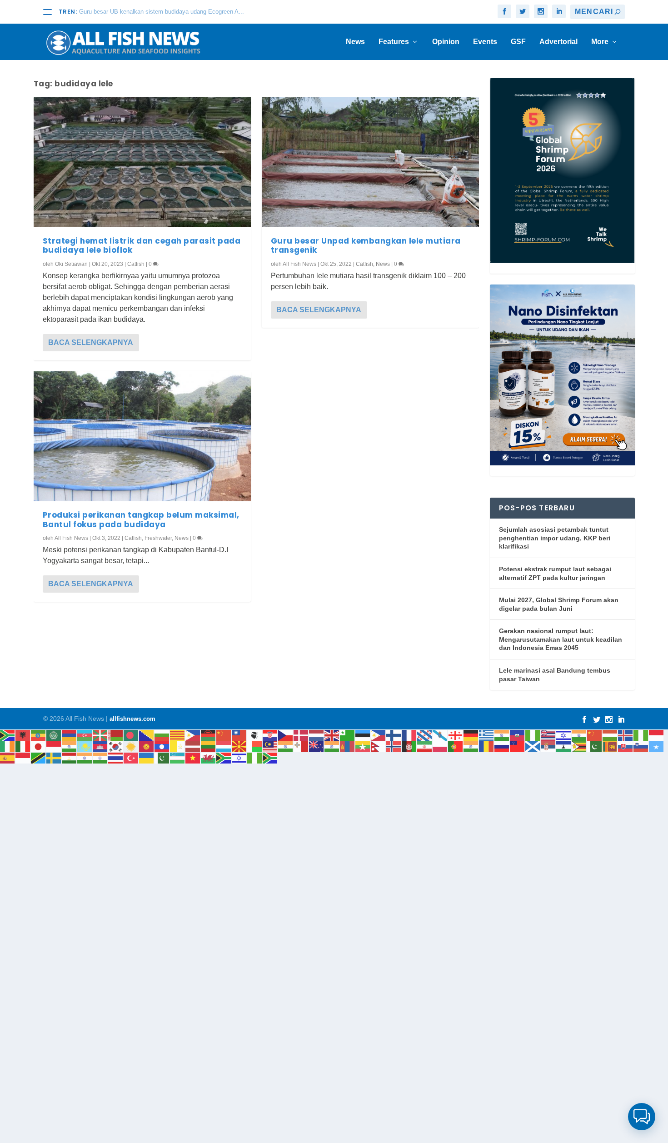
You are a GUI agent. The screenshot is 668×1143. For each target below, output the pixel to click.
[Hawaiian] (548, 735)
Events (485, 41)
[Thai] (116, 757)
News (355, 41)
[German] (471, 735)
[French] (409, 735)
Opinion (445, 41)
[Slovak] (625, 746)
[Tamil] (85, 757)
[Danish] (301, 735)
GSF (518, 41)
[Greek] (486, 735)
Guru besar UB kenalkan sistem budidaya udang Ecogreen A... (161, 11)
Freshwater (158, 538)
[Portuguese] (456, 746)
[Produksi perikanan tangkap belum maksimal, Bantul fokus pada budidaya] (142, 436)
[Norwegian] (394, 746)
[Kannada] (69, 746)
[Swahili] (38, 757)
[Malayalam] (286, 746)
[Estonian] (363, 735)
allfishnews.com (132, 718)
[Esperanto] (347, 735)
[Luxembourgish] (224, 746)
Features (394, 41)
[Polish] (440, 746)
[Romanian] (486, 746)
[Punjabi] (471, 746)
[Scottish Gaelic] (533, 746)
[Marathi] (332, 746)
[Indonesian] (656, 735)
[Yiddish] (239, 757)
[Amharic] (38, 735)
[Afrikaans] (7, 735)
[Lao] (162, 746)
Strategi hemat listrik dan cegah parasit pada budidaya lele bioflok (142, 245)
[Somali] (656, 746)
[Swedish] (54, 757)
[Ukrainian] (147, 757)
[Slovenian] (641, 746)
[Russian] (502, 746)
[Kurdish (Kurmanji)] (131, 746)
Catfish (136, 264)
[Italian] (23, 746)
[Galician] (440, 735)
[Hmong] (595, 735)
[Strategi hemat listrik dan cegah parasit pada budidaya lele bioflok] (142, 162)
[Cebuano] (193, 735)
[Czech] (286, 735)
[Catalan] (177, 735)
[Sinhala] (610, 746)
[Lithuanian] (208, 746)
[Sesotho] (564, 746)
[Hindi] (579, 735)
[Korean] (116, 746)
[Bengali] (131, 735)
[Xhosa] (224, 757)
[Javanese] (54, 746)
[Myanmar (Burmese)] (363, 746)
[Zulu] (270, 757)
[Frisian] (425, 735)
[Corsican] (255, 735)
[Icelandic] (625, 735)
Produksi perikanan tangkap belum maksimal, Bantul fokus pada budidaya (141, 519)
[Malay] (270, 746)
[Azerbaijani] (85, 735)
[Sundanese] (23, 757)
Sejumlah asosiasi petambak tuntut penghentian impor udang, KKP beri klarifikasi (554, 538)
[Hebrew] (564, 735)
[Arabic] (54, 735)
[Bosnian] (147, 735)
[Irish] (7, 746)
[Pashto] (409, 746)
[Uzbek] (177, 757)
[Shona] (579, 746)
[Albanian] (23, 735)
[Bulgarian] (162, 735)
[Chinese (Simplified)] (224, 735)
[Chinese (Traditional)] (239, 735)
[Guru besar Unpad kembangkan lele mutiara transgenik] (370, 162)
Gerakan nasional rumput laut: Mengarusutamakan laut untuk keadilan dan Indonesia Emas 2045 (560, 639)
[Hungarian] (610, 735)
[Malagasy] (255, 746)
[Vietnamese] (193, 757)
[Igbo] (641, 735)
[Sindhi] (595, 746)
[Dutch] (316, 735)
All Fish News (71, 538)
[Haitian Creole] (517, 735)
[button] (641, 1116)
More (599, 41)
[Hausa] (533, 735)
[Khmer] (100, 746)
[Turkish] (131, 757)
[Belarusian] (116, 735)
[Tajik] (69, 757)
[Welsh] (208, 757)
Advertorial (558, 41)
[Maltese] (301, 746)
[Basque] (100, 735)
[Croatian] (270, 735)
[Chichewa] (208, 735)
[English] (332, 735)
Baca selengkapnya (90, 342)
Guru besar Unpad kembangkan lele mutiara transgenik (366, 245)
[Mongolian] (347, 746)
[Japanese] (38, 746)
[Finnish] (394, 735)
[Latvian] (193, 746)
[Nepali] (378, 746)
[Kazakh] (85, 746)
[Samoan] (517, 746)
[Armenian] (69, 735)
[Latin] (177, 746)
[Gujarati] (502, 735)
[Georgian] (456, 735)
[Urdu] (162, 757)
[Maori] (316, 746)
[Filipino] (378, 735)
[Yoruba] (255, 757)
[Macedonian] (239, 746)
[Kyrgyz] (147, 746)
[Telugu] (100, 757)
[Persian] (425, 746)
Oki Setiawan (71, 264)
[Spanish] (7, 757)
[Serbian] (548, 746)
